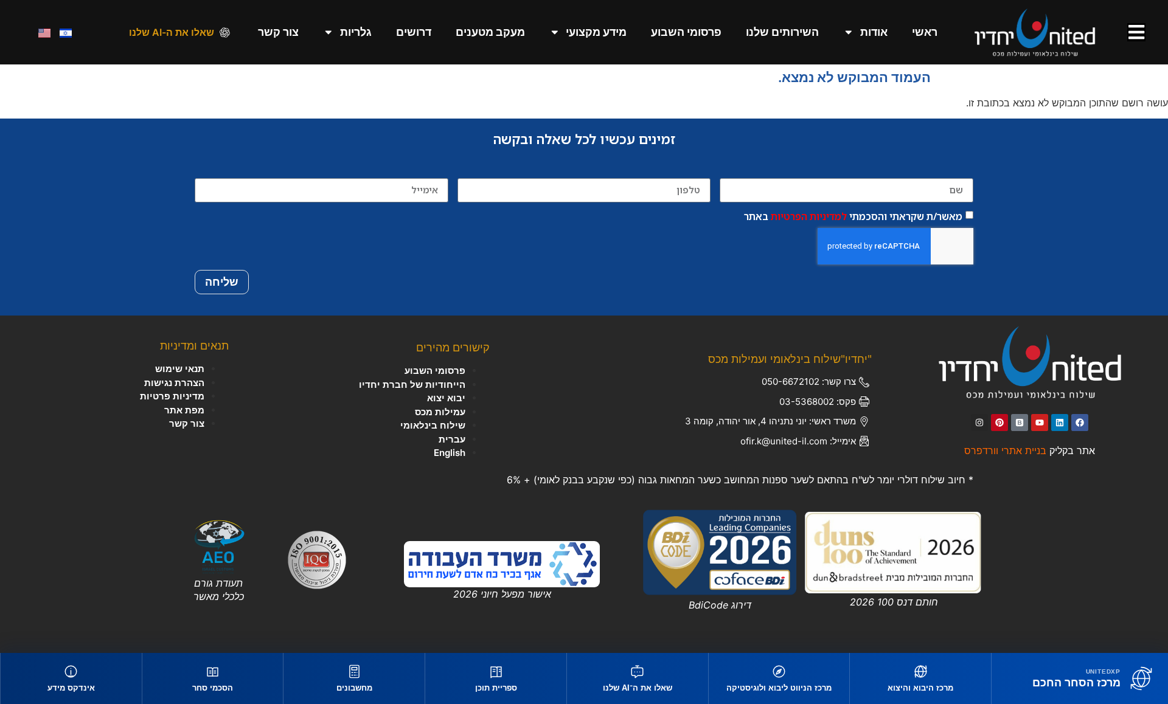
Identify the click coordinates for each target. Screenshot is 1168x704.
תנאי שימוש (179, 368)
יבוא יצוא (446, 398)
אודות (874, 32)
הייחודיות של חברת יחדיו (412, 384)
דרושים (413, 32)
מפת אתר (184, 410)
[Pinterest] (999, 422)
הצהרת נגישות (174, 382)
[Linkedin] (1059, 422)
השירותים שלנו (782, 32)
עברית (452, 439)
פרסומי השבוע (686, 32)
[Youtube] (1039, 422)
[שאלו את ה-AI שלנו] (225, 32)
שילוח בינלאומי (432, 425)
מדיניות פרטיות (172, 396)
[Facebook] (1079, 422)
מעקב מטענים (490, 32)
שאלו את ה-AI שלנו (171, 32)
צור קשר (278, 32)
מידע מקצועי (596, 32)
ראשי (924, 32)
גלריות (356, 32)
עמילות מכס (440, 412)
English (449, 452)
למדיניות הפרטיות (809, 216)
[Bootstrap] (1019, 422)
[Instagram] (979, 422)
